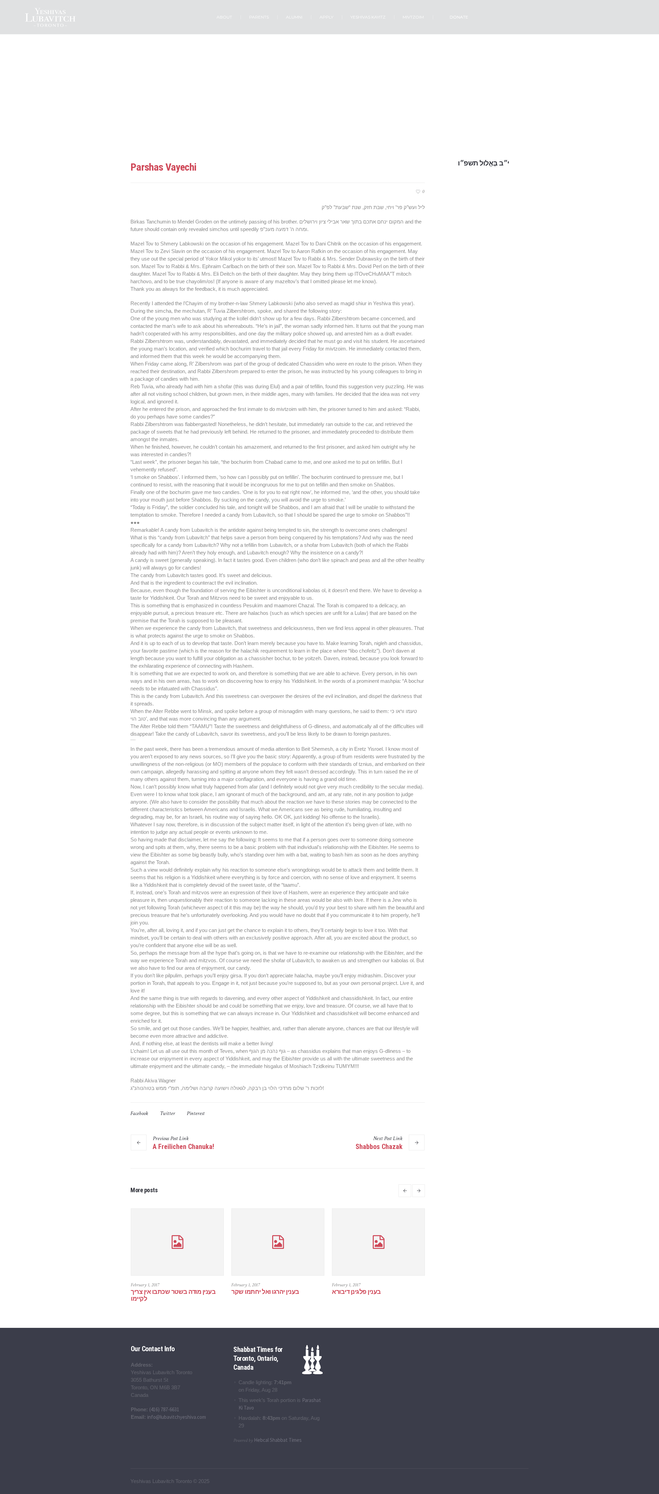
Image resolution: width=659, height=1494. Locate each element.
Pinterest (196, 1113)
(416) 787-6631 (164, 1409)
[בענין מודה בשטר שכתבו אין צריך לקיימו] (223, 1242)
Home (301, 123)
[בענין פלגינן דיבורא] (424, 1242)
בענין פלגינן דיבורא (402, 1291)
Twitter (167, 1113)
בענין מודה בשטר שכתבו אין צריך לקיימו (219, 1295)
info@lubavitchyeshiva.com (176, 1417)
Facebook (139, 1113)
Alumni (319, 123)
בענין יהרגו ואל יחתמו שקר (312, 1291)
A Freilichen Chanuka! (183, 1146)
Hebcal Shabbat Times (278, 1440)
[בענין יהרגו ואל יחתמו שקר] (324, 1242)
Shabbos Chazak (379, 1146)
